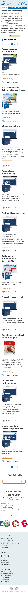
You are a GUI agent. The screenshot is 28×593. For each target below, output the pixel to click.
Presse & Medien (5, 564)
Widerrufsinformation (7, 573)
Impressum (4, 560)
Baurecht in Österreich (12, 297)
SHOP (4, 8)
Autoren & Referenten (7, 557)
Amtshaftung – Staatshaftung (9, 172)
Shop (2, 562)
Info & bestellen (7, 78)
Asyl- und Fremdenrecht (13, 213)
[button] (19, 3)
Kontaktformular (5, 542)
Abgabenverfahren (11, 126)
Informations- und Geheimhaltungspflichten (14, 88)
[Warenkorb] (25, 3)
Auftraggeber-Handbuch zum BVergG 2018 (9, 258)
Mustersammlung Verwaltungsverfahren (12, 427)
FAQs (2, 577)
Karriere (9, 555)
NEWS (20, 8)
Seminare (7, 562)
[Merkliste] (22, 3)
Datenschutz (7, 572)
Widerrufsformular (6, 575)
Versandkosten (5, 581)
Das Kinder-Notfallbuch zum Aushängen (13, 336)
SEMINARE (12, 8)
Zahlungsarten (5, 503)
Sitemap (7, 577)
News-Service (4, 559)
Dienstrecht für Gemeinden (9, 381)
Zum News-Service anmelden (14, 482)
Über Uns (3, 555)
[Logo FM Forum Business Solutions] (3, 3)
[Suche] (11, 4)
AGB (2, 572)
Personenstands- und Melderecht (10, 50)
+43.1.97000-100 (7, 538)
